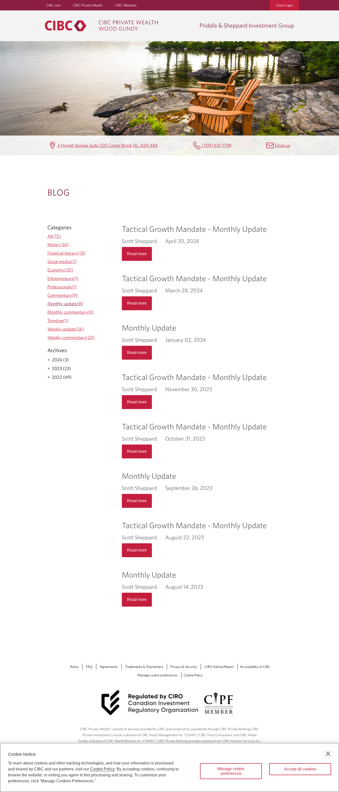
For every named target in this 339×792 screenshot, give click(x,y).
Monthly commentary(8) (70, 312)
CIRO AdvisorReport (219, 667)
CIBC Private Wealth (87, 5)
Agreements (109, 667)
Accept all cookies (300, 769)
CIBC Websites (125, 5)
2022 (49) (61, 377)
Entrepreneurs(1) (62, 278)
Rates (74, 667)
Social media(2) (62, 261)
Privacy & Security (183, 667)
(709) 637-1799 (216, 145)
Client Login (284, 5)
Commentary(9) (62, 295)
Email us (282, 145)
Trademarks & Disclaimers (144, 667)
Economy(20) (60, 270)
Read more (137, 254)
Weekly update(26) (65, 329)
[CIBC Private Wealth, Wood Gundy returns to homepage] (120, 25)
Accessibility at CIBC (255, 667)
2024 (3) (60, 359)
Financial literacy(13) (66, 253)
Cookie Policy (193, 675)
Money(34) (58, 244)
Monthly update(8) (65, 303)
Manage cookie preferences (157, 675)
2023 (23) (61, 368)
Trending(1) (57, 320)
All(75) (54, 236)
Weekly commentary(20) (71, 337)
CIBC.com (53, 5)
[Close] (328, 754)
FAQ (89, 667)
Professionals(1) (62, 286)
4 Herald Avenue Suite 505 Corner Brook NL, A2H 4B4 (107, 145)
